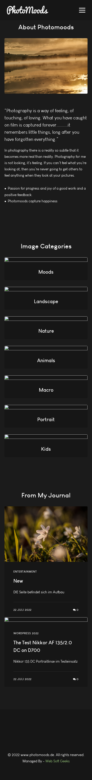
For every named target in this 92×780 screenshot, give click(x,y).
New (18, 581)
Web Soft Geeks (57, 761)
